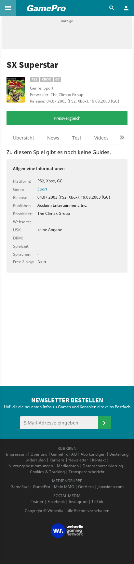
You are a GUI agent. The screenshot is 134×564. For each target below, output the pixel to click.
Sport (42, 189)
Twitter (37, 501)
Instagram (78, 501)
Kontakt (99, 460)
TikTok (97, 501)
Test (76, 138)
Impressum (16, 454)
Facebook (56, 501)
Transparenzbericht (86, 471)
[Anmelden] (104, 422)
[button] (8, 8)
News (53, 138)
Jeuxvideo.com (111, 486)
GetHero (86, 486)
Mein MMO (64, 486)
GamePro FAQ (64, 454)
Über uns (39, 454)
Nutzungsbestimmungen (30, 466)
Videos (101, 138)
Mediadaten (68, 466)
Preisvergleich (67, 118)
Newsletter (78, 460)
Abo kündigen (93, 454)
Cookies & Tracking (47, 471)
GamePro (41, 486)
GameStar (19, 486)
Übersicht (23, 138)
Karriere (56, 460)
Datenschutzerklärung (103, 466)
